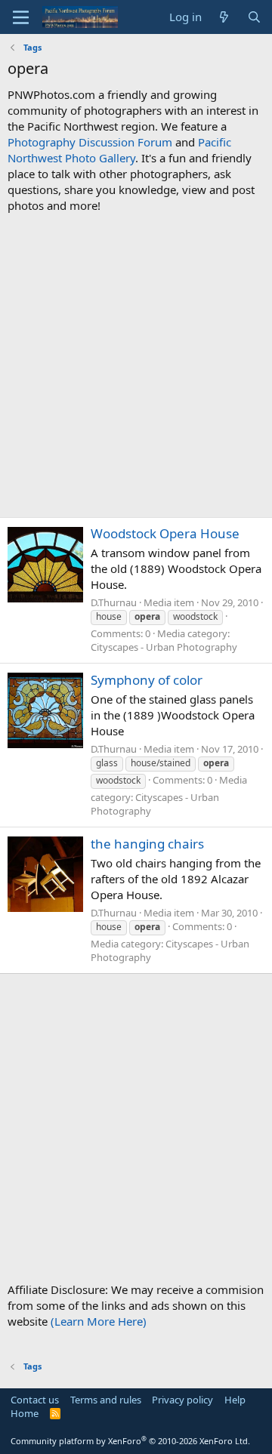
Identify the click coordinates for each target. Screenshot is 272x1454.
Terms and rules (105, 1399)
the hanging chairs (147, 843)
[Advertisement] (136, 365)
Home (25, 1413)
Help (235, 1399)
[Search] (254, 17)
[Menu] (21, 17)
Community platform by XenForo (130, 1440)
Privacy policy (182, 1399)
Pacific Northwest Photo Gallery (119, 149)
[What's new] (224, 17)
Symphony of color (146, 679)
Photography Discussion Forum (90, 141)
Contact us (35, 1399)
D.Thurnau (114, 602)
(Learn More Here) (99, 1321)
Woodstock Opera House (165, 533)
